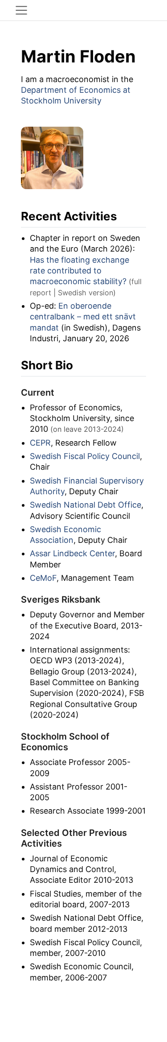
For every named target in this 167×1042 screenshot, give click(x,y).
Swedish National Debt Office (85, 504)
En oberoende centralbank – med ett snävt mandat (83, 316)
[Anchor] (125, 215)
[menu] (21, 10)
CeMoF (43, 578)
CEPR (40, 442)
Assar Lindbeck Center (72, 553)
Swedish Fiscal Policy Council (85, 456)
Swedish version (85, 292)
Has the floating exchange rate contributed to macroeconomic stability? (79, 270)
